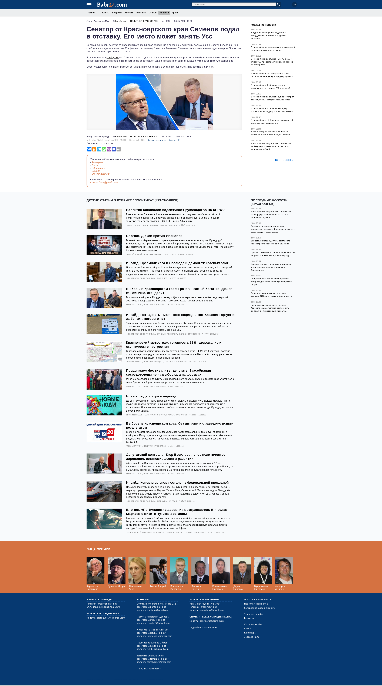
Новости (164, 12)
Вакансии (249, 618)
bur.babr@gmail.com (157, 610)
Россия (173, 225)
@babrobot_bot (209, 607)
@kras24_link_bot (157, 633)
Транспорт (172, 334)
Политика (136, 21)
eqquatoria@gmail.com (212, 610)
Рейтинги (141, 12)
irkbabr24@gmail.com (158, 623)
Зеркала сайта (251, 637)
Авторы (128, 12)
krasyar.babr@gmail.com (104, 182)
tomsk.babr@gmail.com (159, 662)
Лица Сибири (98, 549)
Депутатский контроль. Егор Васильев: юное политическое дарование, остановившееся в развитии (175, 457)
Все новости (284, 160)
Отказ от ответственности (257, 599)
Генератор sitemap (154, 680)
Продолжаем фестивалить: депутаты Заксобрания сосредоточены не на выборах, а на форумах (168, 372)
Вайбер (96, 171)
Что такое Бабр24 (253, 614)
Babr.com (112, 5)
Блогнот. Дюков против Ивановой (154, 236)
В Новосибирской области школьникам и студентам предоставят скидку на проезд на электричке (272, 62)
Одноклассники (101, 174)
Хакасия (163, 225)
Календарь (250, 633)
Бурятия (179, 532)
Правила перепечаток (256, 604)
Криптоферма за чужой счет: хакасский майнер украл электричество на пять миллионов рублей (271, 146)
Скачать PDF (174, 140)
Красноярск (150, 21)
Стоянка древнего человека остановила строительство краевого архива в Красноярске (271, 267)
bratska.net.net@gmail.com (111, 618)
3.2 (104, 680)
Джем (95, 165)
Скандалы (159, 254)
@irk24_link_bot (156, 620)
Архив (175, 12)
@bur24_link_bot (157, 607)
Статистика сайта (253, 624)
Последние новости (263, 25)
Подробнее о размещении (203, 627)
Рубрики (117, 12)
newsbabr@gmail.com (108, 607)
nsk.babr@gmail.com (157, 649)
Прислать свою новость (149, 668)
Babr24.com (121, 21)
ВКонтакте (99, 168)
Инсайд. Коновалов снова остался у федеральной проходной (177, 482)
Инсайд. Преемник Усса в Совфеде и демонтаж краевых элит (177, 263)
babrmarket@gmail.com (212, 621)
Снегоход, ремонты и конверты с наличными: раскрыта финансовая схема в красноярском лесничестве (273, 229)
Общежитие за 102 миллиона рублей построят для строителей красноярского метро (271, 281)
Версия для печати (156, 140)
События (169, 532)
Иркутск (170, 415)
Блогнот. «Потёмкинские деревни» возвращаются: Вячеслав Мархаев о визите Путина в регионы (176, 512)
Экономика (159, 415)
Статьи (153, 12)
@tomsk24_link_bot (158, 659)
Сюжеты (104, 12)
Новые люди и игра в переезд (151, 396)
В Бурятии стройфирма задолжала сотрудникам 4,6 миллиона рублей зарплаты (268, 35)
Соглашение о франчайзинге (259, 608)
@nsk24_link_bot (157, 646)
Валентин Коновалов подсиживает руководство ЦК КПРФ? (175, 210)
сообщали (112, 57)
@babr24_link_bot (107, 604)
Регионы (92, 12)
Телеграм (97, 162)
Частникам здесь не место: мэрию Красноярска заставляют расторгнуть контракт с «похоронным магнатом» (270, 308)
